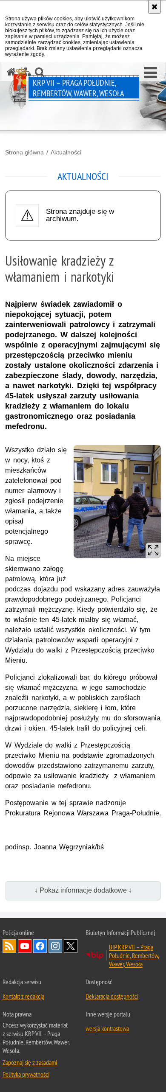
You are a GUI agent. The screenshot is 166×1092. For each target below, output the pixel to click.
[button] (150, 73)
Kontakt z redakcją (23, 996)
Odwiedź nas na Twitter (70, 946)
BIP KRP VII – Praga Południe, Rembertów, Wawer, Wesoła (134, 955)
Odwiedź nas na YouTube (24, 946)
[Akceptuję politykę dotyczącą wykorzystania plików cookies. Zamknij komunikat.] (154, 7)
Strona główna (24, 152)
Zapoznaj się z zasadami (30, 1062)
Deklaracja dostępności (112, 996)
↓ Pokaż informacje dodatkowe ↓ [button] (83, 890)
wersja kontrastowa (107, 1028)
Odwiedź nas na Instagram (55, 946)
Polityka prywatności (26, 1074)
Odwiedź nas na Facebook (40, 946)
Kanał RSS (9, 946)
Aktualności (66, 152)
